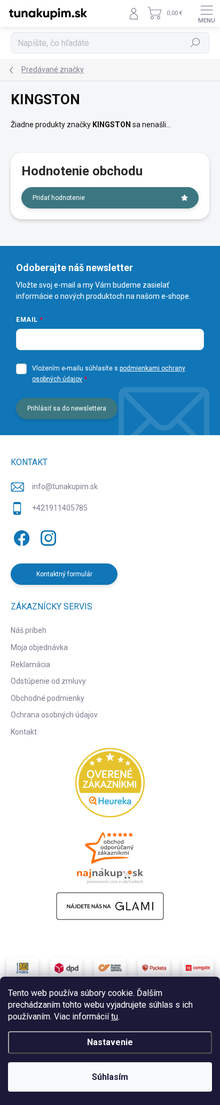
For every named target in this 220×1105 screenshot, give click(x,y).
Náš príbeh (28, 630)
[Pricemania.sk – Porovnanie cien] (110, 855)
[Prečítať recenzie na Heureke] (110, 782)
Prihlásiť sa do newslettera (66, 408)
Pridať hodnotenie (59, 198)
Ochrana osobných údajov (54, 714)
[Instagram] (46, 536)
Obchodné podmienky (47, 698)
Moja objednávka (39, 647)
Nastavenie (110, 1042)
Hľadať (196, 43)
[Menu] (206, 13)
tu (114, 1016)
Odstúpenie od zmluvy (48, 681)
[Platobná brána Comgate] (198, 968)
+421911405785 (60, 508)
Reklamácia (30, 664)
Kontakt (24, 732)
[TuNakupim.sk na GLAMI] (110, 906)
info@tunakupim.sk (65, 486)
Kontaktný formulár (64, 574)
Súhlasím (110, 1077)
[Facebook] (20, 536)
